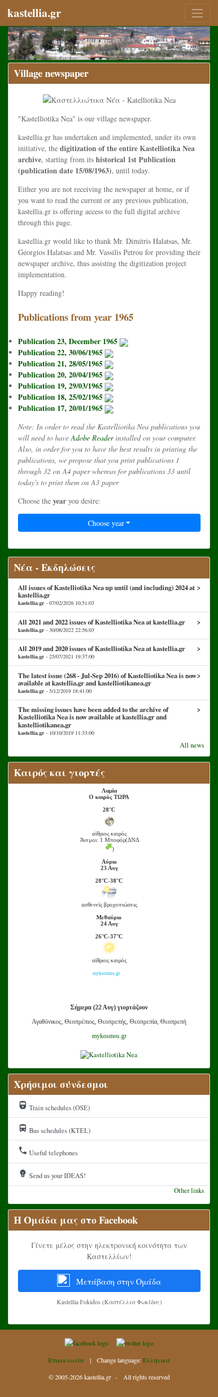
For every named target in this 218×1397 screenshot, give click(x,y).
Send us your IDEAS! (52, 1174)
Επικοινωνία (66, 1360)
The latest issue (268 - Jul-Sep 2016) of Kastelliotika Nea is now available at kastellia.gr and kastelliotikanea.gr (109, 683)
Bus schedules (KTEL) (54, 1129)
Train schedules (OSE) (54, 1106)
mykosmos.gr (109, 1036)
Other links (189, 1190)
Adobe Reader (92, 438)
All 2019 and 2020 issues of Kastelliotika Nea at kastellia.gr (109, 652)
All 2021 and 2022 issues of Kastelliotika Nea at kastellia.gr (109, 625)
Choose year (106, 523)
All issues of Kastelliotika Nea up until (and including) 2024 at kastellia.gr (109, 595)
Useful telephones (48, 1151)
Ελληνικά (156, 1360)
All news (192, 745)
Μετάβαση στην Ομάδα (117, 1281)
